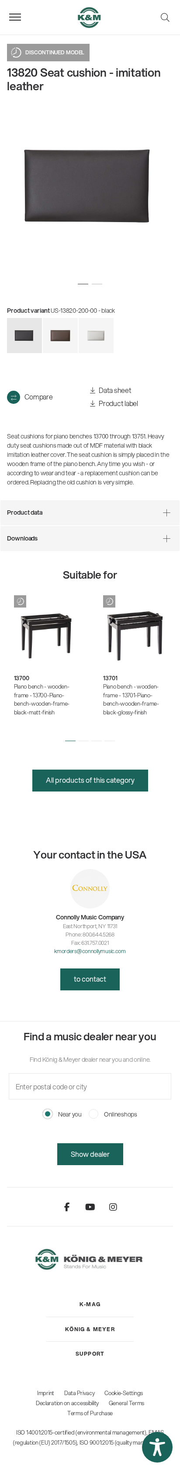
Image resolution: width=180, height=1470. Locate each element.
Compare (38, 397)
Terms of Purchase (90, 1413)
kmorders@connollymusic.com (90, 951)
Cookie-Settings (123, 1393)
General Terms (126, 1403)
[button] (70, 741)
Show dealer (90, 1154)
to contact (90, 979)
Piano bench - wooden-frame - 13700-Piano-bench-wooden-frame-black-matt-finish (42, 699)
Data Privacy (79, 1393)
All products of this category (90, 780)
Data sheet (115, 390)
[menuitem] (90, 1304)
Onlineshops (120, 1114)
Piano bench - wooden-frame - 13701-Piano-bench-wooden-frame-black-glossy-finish (131, 699)
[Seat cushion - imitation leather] (60, 335)
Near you (69, 1114)
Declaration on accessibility (67, 1403)
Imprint (45, 1393)
